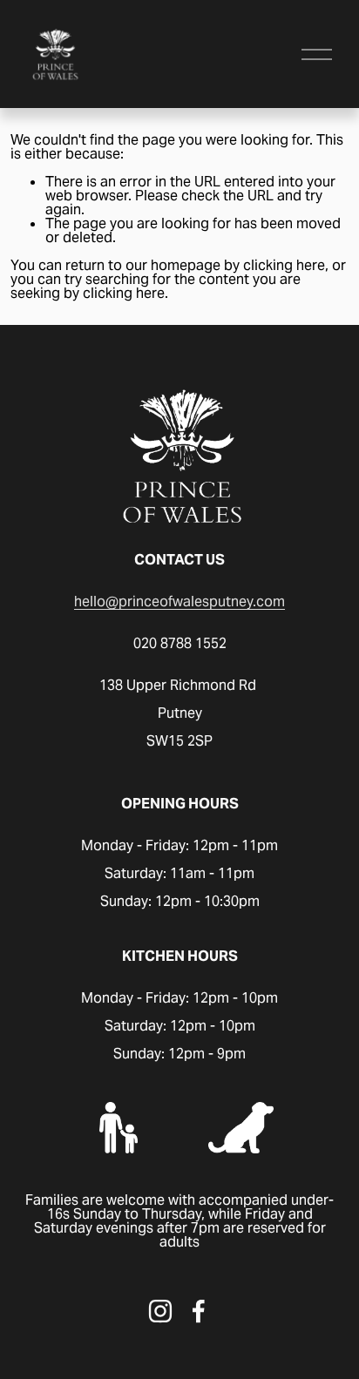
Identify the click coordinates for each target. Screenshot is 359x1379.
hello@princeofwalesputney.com (179, 602)
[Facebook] (198, 1311)
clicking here (284, 265)
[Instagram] (160, 1311)
